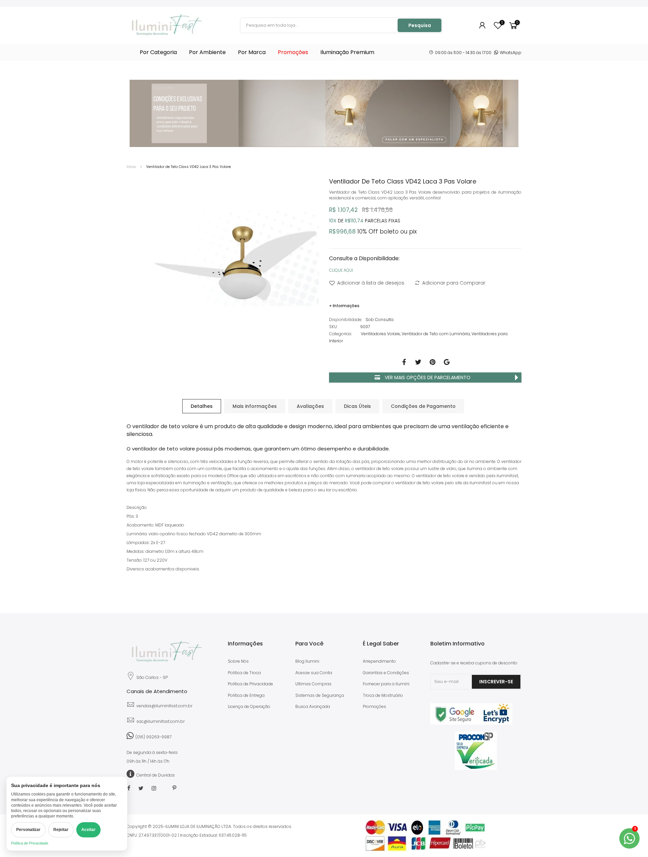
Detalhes (202, 406)
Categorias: (340, 334)
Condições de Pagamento (423, 406)
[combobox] (319, 25)
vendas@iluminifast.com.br (164, 706)
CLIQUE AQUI (341, 270)
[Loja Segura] (471, 723)
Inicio (131, 166)
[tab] (201, 406)
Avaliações (310, 406)
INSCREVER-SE (496, 681)
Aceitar (88, 829)
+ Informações (344, 306)
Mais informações (255, 406)
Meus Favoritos (502, 23)
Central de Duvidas (155, 775)
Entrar (483, 25)
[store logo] (167, 25)
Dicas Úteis (357, 406)
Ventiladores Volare (380, 334)
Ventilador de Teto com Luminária (436, 334)
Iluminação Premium (347, 52)
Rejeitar (61, 829)
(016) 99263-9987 (153, 737)
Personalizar (28, 829)
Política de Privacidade (29, 843)
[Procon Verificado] (475, 751)
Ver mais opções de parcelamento (426, 377)
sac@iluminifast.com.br (160, 721)
